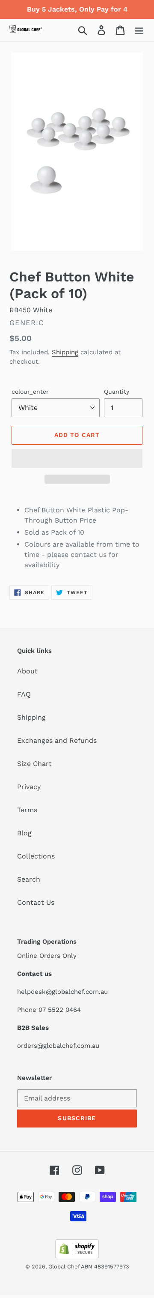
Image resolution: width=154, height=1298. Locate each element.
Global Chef (64, 1266)
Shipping (65, 352)
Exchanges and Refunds (57, 740)
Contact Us (35, 902)
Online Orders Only (47, 956)
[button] (77, 458)
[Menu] (139, 30)
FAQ (24, 694)
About (27, 671)
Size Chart (34, 764)
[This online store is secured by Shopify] (77, 1256)
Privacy (29, 787)
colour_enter (30, 391)
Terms (27, 810)
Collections (36, 856)
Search (28, 879)
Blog (24, 833)
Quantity (116, 391)
